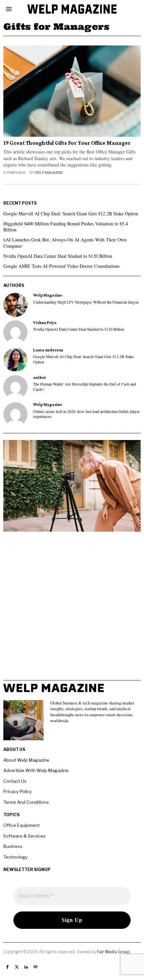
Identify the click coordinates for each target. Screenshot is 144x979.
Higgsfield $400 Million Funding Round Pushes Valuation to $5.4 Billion (65, 226)
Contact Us (14, 781)
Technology (15, 857)
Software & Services (24, 836)
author (39, 377)
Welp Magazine (49, 173)
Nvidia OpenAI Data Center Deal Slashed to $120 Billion (57, 256)
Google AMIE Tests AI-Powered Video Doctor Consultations (61, 266)
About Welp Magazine (26, 760)
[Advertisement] (72, 608)
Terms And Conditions (26, 802)
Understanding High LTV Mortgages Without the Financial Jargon (86, 302)
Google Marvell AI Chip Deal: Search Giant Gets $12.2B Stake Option (70, 213)
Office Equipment (21, 825)
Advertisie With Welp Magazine (36, 770)
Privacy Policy (17, 791)
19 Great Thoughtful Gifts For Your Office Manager (67, 143)
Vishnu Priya (45, 322)
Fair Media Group (113, 951)
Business (12, 846)
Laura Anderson (48, 350)
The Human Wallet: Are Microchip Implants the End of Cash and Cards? (84, 387)
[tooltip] (15, 305)
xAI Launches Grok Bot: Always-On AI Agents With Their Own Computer (65, 242)
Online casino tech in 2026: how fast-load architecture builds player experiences (86, 414)
